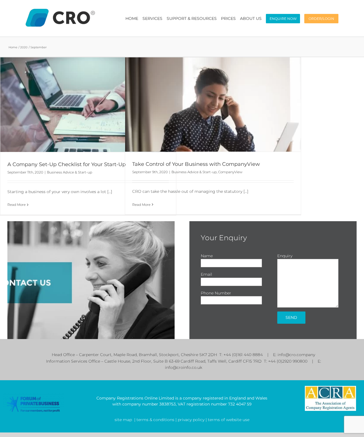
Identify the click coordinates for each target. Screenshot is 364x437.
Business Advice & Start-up (69, 172)
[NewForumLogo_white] (33, 394)
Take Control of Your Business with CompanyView (196, 164)
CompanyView (230, 172)
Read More (16, 204)
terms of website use (228, 419)
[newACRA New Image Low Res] (330, 387)
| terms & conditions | (155, 419)
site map (123, 419)
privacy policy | (192, 419)
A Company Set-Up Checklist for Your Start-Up (66, 164)
